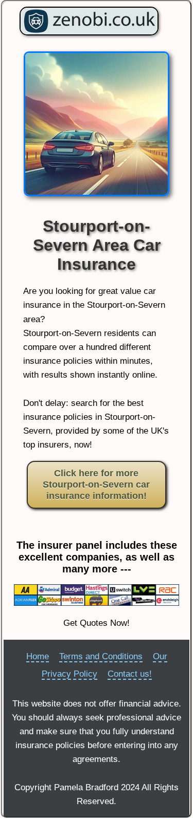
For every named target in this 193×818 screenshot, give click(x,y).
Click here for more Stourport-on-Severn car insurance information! (96, 484)
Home (37, 656)
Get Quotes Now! (96, 623)
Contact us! (130, 674)
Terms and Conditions (101, 656)
